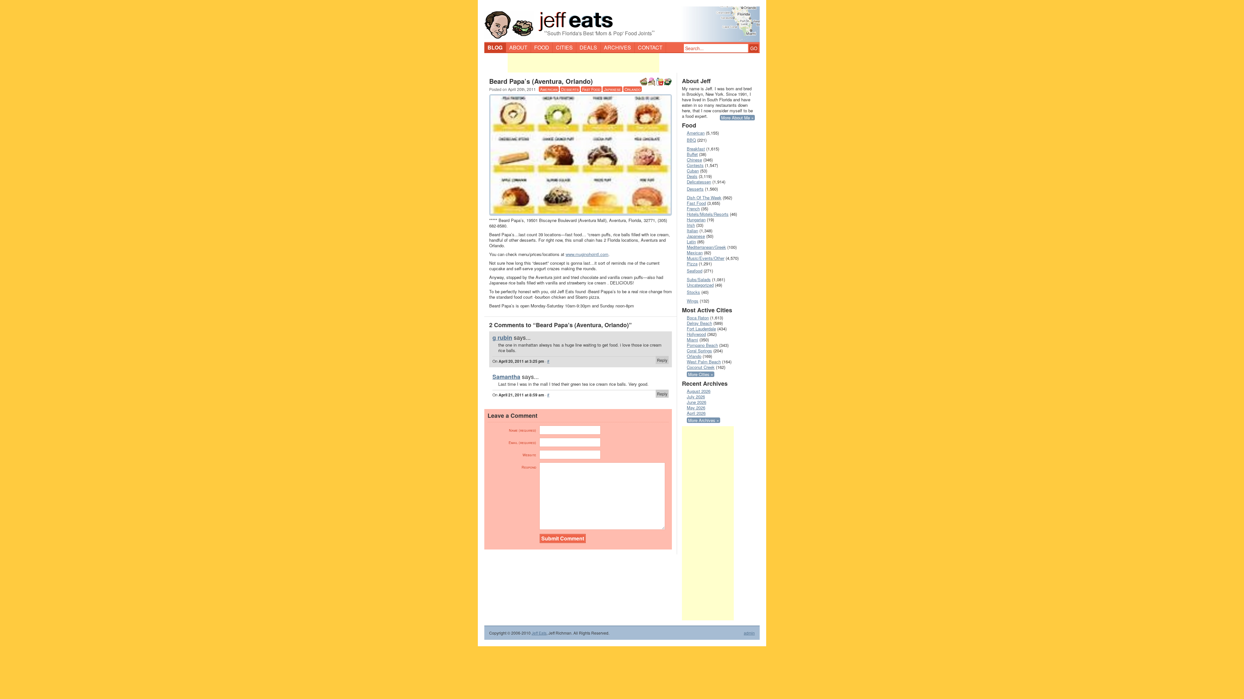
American (549, 89)
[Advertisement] (583, 62)
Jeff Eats (539, 633)
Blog (495, 47)
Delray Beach (699, 323)
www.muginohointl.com (587, 254)
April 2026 (696, 413)
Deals (588, 47)
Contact (650, 47)
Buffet (692, 154)
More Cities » (700, 374)
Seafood (694, 271)
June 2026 (696, 402)
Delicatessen (699, 182)
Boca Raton (698, 318)
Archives (617, 47)
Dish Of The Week (704, 197)
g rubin (502, 337)
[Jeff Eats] (622, 21)
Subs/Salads (699, 279)
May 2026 (696, 408)
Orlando (632, 89)
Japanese (612, 89)
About (518, 47)
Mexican (695, 253)
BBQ (691, 140)
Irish (691, 225)
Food (541, 47)
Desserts (570, 89)
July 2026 (696, 397)
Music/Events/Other (705, 258)
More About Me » (737, 117)
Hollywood (696, 334)
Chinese (694, 160)
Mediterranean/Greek (706, 247)
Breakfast (696, 149)
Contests (695, 165)
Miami (692, 340)
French (693, 208)
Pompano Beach (702, 345)
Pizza (692, 264)
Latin (691, 242)
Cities (564, 47)
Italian (692, 230)
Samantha (506, 376)
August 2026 (698, 391)
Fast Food (591, 89)
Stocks (693, 292)
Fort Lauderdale (701, 329)
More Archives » (703, 420)
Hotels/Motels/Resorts (708, 214)
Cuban (693, 171)
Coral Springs (699, 351)
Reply (662, 360)
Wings (692, 301)
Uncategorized (700, 285)
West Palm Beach (704, 362)
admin (749, 633)
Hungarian (696, 219)
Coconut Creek (701, 367)
